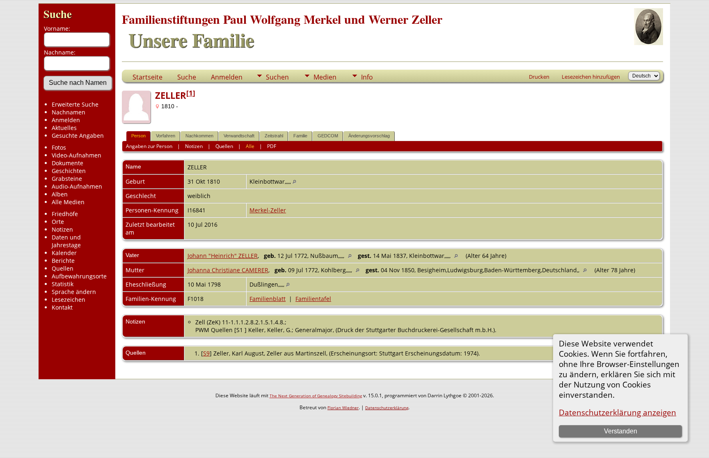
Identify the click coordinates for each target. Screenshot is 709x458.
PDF (271, 146)
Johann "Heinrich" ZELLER (223, 256)
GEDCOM (328, 135)
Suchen (277, 77)
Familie (300, 135)
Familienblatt (267, 299)
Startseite (147, 77)
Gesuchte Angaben (78, 135)
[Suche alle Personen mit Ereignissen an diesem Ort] (294, 181)
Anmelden (66, 120)
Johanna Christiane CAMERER (228, 270)
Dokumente (67, 163)
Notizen (62, 229)
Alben (60, 194)
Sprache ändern (74, 292)
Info (367, 77)
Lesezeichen (68, 299)
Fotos (59, 147)
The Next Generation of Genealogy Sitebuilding (316, 396)
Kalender (64, 253)
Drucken (539, 76)
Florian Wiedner (343, 407)
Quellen (62, 268)
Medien (324, 77)
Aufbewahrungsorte (79, 276)
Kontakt (62, 307)
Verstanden (620, 431)
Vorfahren (165, 135)
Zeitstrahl (274, 135)
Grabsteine (67, 178)
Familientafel (313, 299)
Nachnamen (68, 112)
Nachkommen (199, 135)
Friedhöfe (65, 214)
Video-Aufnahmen (76, 155)
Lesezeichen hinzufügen (591, 76)
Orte (58, 222)
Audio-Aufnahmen (77, 186)
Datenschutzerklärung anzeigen (617, 412)
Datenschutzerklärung (386, 407)
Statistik (62, 284)
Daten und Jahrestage (66, 241)
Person (138, 135)
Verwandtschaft (239, 135)
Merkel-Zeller (267, 210)
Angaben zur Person (149, 146)
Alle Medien (68, 202)
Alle (250, 146)
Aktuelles (64, 128)
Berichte (63, 260)
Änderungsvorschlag (369, 135)
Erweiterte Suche (75, 104)
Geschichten (69, 171)
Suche (57, 14)
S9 (206, 353)
